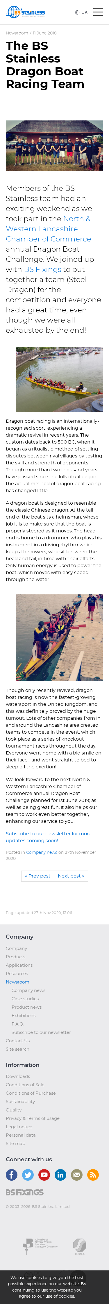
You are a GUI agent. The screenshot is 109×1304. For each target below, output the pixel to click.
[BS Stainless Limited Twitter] (28, 1175)
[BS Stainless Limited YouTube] (44, 1175)
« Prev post (38, 876)
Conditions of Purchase (31, 1093)
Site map (15, 1144)
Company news (41, 853)
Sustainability (20, 1102)
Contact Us (18, 1041)
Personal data (21, 1135)
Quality (14, 1110)
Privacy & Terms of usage (33, 1118)
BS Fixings (42, 269)
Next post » (71, 876)
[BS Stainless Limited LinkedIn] (60, 1175)
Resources (17, 974)
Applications (19, 965)
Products (15, 957)
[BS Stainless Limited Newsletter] (77, 1175)
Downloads (18, 1076)
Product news (27, 1007)
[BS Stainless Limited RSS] (93, 1175)
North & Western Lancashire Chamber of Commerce (48, 229)
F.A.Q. (18, 1024)
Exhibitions (23, 1016)
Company (16, 948)
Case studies (25, 999)
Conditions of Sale (25, 1085)
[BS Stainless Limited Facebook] (11, 1175)
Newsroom (17, 33)
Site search (17, 1049)
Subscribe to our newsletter (41, 1032)
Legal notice (19, 1127)
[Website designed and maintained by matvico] (16, 1218)
